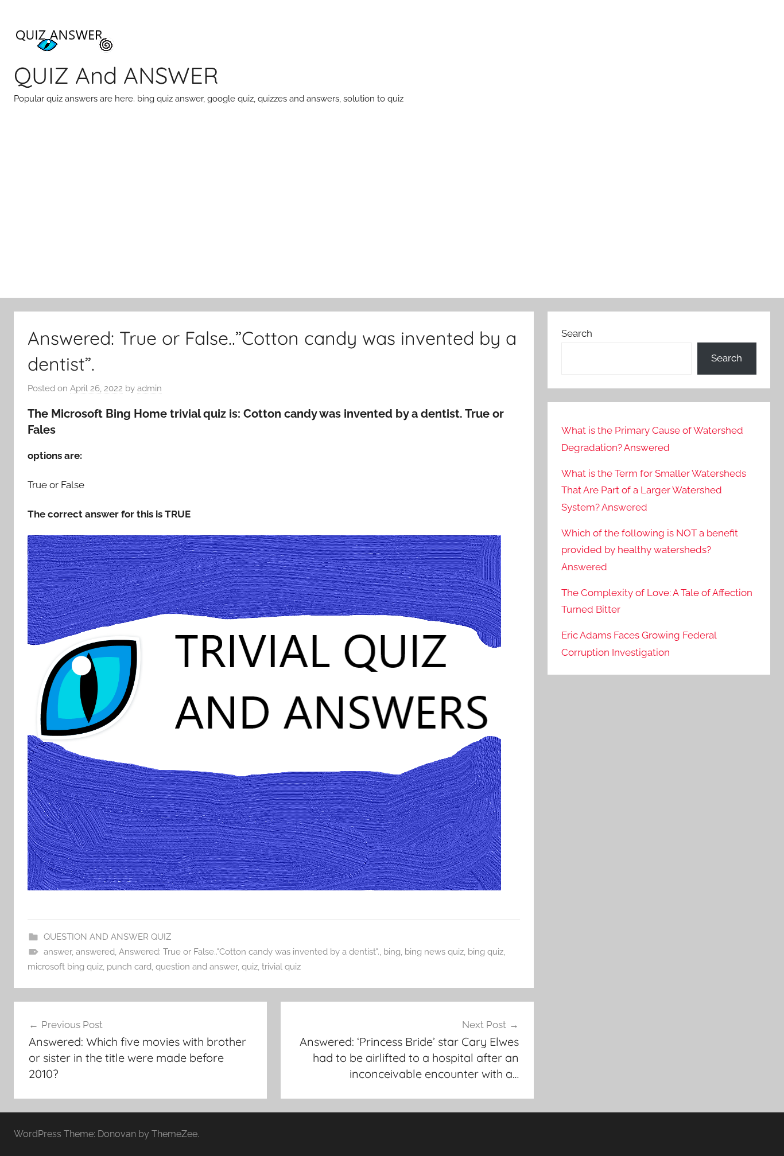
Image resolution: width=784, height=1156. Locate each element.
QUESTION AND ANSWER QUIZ (107, 937)
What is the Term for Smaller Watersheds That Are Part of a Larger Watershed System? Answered (653, 490)
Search (576, 333)
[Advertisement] (392, 211)
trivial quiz (281, 967)
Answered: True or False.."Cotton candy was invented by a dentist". (249, 952)
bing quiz (485, 952)
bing (392, 952)
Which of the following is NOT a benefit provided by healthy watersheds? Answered (649, 550)
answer (58, 952)
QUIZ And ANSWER (116, 75)
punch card (129, 967)
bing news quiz (434, 952)
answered (95, 952)
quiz (250, 967)
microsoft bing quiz (65, 967)
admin (149, 388)
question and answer (197, 967)
